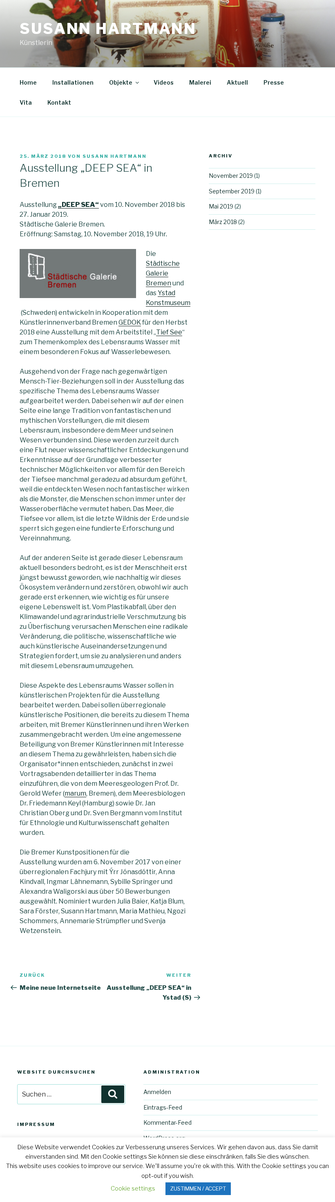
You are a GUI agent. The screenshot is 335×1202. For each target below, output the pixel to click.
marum (75, 793)
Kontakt (59, 102)
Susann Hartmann (108, 29)
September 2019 (232, 191)
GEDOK (129, 322)
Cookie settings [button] (133, 1188)
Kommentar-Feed (167, 1122)
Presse (274, 82)
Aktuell (237, 82)
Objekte (120, 82)
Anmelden (157, 1091)
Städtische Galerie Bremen (163, 273)
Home (28, 82)
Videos (164, 82)
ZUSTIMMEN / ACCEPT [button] (198, 1188)
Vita (26, 102)
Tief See (169, 332)
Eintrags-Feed (162, 1107)
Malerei (200, 82)
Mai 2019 (221, 206)
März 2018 (223, 221)
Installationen (73, 82)
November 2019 (231, 175)
